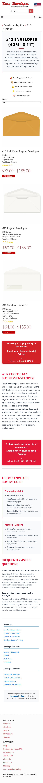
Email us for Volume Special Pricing (21, 353)
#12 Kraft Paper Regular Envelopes (20, 151)
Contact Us (7, 762)
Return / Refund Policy (12, 769)
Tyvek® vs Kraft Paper (12, 633)
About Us (7, 759)
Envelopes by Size (14, 25)
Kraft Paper (8, 659)
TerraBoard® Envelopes (12, 678)
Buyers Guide (8, 752)
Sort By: (5, 99)
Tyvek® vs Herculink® (12, 636)
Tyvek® (6, 655)
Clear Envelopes (10, 681)
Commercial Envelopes (12, 684)
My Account (8, 734)
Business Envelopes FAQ (12, 749)
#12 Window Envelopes (14, 305)
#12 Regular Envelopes (14, 228)
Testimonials (8, 755)
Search (6, 730)
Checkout (7, 727)
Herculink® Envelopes (12, 674)
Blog (5, 745)
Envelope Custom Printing (13, 640)
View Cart (7, 723)
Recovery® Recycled (11, 652)
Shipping (6, 766)
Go (31, 11)
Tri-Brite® (7, 662)
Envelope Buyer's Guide (12, 630)
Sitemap (6, 737)
